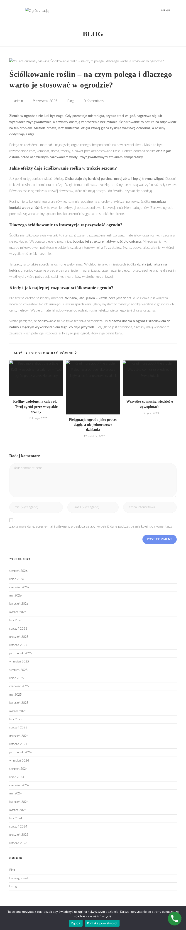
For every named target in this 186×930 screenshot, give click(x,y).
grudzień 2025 (19, 636)
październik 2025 (20, 653)
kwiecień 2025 (19, 702)
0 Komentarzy (94, 101)
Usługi (13, 886)
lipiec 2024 (16, 777)
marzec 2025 (18, 711)
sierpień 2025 (18, 670)
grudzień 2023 (19, 834)
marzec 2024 (18, 810)
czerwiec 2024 (19, 785)
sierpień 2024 (18, 768)
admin (18, 101)
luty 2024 (15, 818)
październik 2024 (20, 752)
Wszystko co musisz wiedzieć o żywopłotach (149, 403)
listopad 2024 (18, 744)
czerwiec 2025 (19, 686)
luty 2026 (15, 620)
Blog (70, 101)
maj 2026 (15, 595)
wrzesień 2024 (19, 760)
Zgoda (75, 923)
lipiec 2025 (16, 678)
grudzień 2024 (19, 736)
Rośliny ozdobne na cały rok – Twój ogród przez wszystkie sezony (36, 406)
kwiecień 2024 (19, 802)
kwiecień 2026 (19, 603)
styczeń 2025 (18, 727)
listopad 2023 (18, 843)
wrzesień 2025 (19, 661)
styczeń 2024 (18, 826)
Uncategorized (18, 878)
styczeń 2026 (18, 628)
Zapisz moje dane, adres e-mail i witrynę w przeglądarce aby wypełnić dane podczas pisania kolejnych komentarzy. (91, 526)
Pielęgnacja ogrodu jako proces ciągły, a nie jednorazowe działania (93, 425)
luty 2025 (15, 719)
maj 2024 (15, 793)
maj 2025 (15, 694)
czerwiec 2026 (19, 587)
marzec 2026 (18, 612)
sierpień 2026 (18, 571)
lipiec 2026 (16, 579)
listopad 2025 (18, 645)
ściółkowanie (47, 321)
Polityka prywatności (102, 923)
